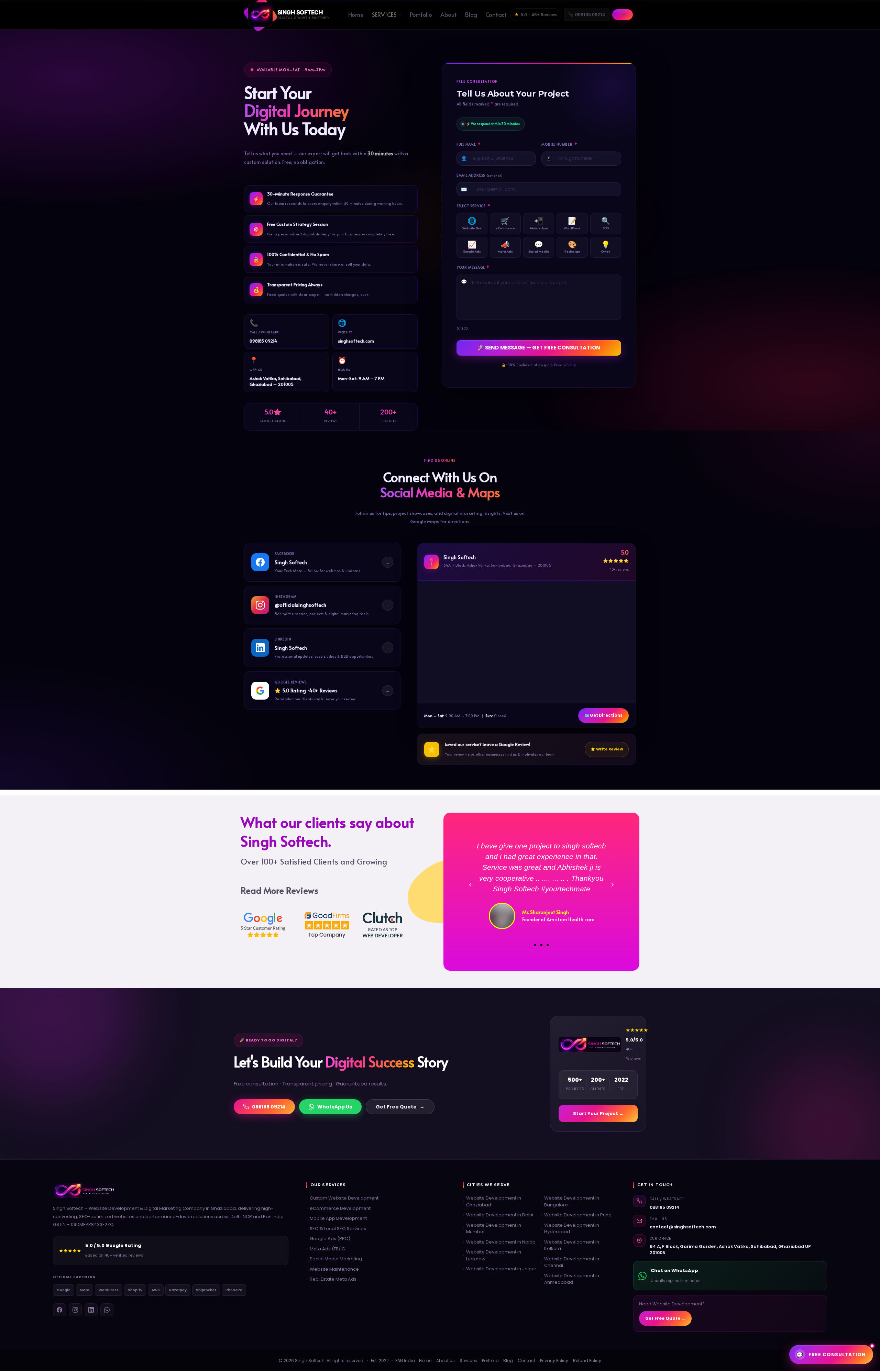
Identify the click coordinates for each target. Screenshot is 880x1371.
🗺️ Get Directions (603, 715)
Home (356, 14)
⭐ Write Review (607, 749)
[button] (470, 884)
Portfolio (421, 14)
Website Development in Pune (576, 1215)
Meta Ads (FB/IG (325, 1249)
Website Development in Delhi (498, 1215)
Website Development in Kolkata (570, 1245)
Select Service (473, 206)
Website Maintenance (332, 1269)
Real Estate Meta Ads (331, 1279)
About (448, 14)
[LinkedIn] (91, 1309)
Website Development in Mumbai (492, 1228)
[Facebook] (59, 1309)
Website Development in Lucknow (492, 1255)
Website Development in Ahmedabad (570, 1279)
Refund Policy (587, 1360)
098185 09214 (590, 14)
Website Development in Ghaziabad (492, 1201)
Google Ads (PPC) (328, 1238)
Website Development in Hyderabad (570, 1228)
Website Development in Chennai (570, 1262)
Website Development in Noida (499, 1242)
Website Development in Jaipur (499, 1269)
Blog (471, 14)
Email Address (479, 175)
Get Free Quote (400, 1106)
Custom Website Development (342, 1198)
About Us (445, 1360)
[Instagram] (75, 1309)
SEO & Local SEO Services (336, 1228)
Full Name (468, 144)
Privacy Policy (565, 365)
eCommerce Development (338, 1208)
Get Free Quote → (665, 1318)
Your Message (473, 267)
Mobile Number (559, 144)
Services (384, 14)
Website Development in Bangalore (570, 1201)
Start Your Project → (598, 1113)
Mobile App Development (336, 1218)
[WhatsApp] (106, 1309)
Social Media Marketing (334, 1259)
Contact (496, 14)
